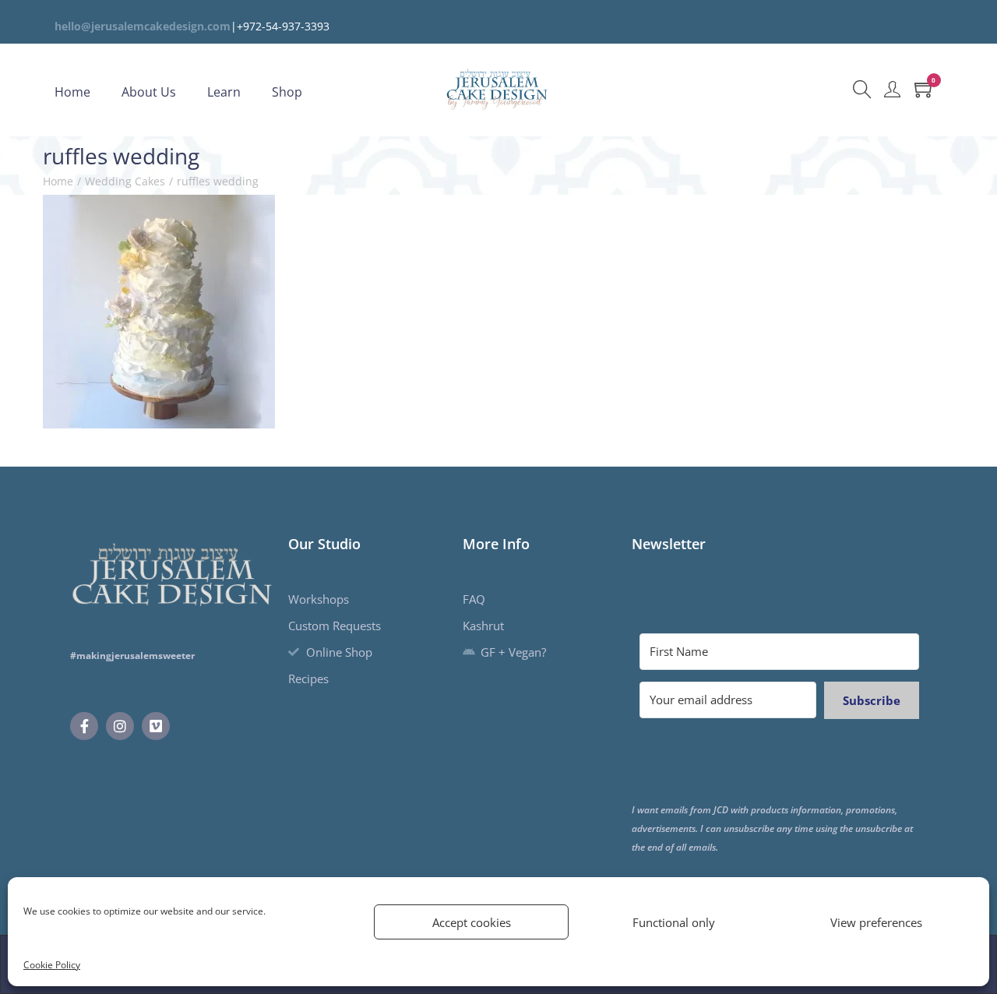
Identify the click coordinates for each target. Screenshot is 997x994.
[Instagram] (120, 726)
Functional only (673, 922)
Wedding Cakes (125, 181)
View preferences (876, 922)
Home (58, 181)
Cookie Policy (51, 964)
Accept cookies (471, 922)
